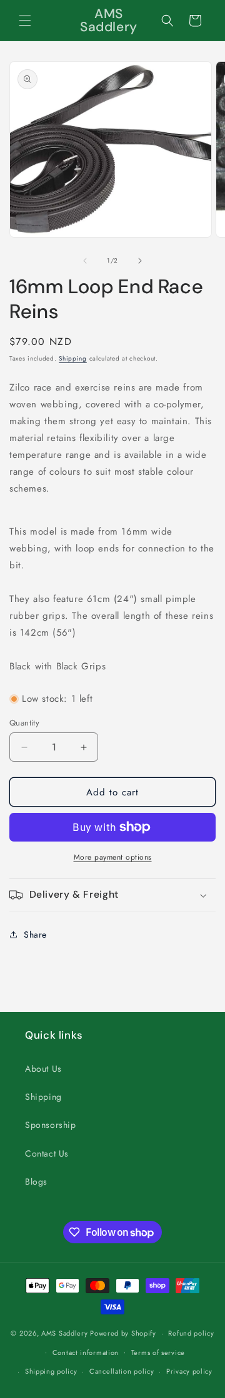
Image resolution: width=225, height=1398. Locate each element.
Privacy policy (189, 1371)
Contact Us (47, 1153)
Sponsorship (50, 1125)
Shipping (73, 358)
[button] (25, 20)
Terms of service (158, 1352)
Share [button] (35, 934)
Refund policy (191, 1333)
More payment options (113, 857)
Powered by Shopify (123, 1333)
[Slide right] (140, 260)
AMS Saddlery (64, 1333)
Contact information (85, 1352)
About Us (43, 1068)
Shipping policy (51, 1371)
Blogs (36, 1181)
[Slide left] (85, 260)
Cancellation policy (121, 1371)
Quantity (24, 723)
